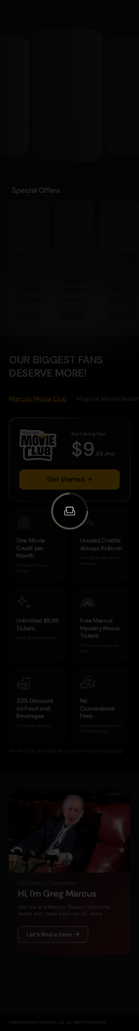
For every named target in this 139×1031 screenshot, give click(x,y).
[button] (69, 511)
